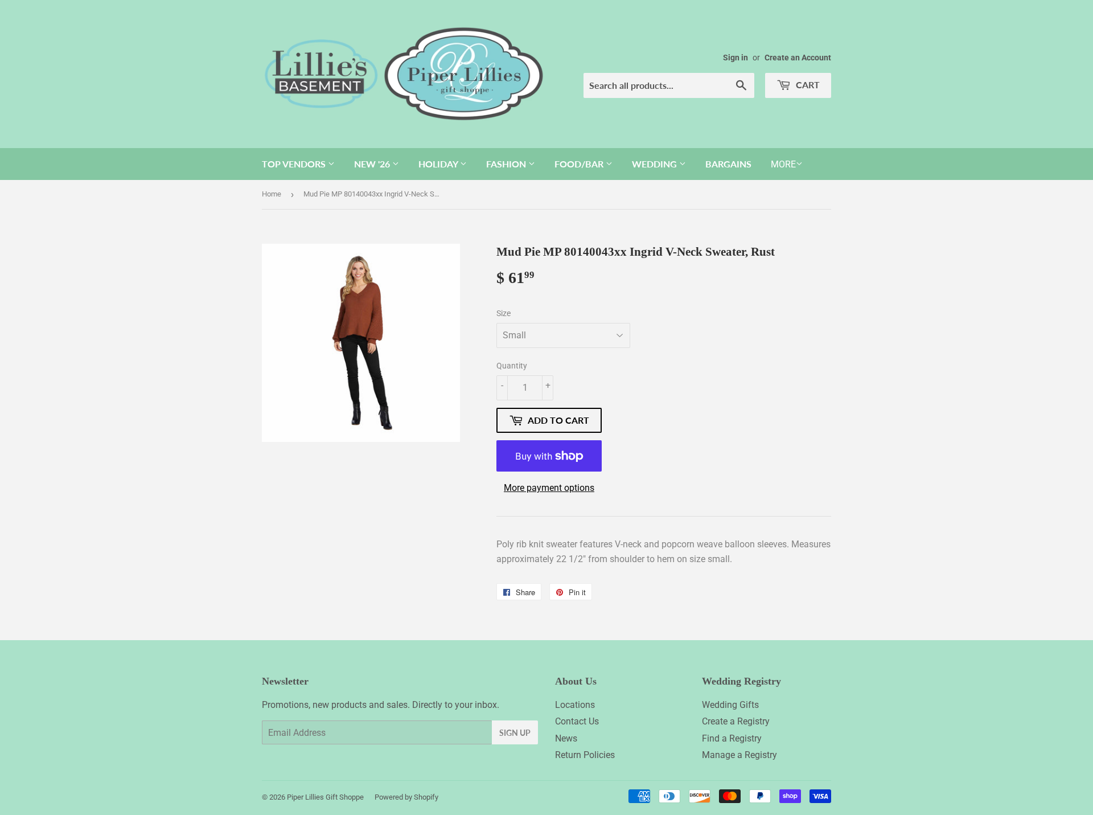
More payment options (549, 487)
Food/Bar (580, 163)
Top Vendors (295, 163)
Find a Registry (732, 738)
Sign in (735, 57)
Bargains (728, 163)
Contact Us (577, 721)
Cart (807, 84)
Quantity (511, 365)
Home (271, 194)
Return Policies (585, 755)
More (783, 164)
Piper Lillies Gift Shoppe (325, 797)
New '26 (373, 163)
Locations (575, 704)
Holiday (439, 163)
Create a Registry (736, 721)
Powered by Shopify (406, 797)
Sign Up (515, 733)
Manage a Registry (739, 755)
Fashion (507, 163)
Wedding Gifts (730, 704)
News (566, 738)
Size (503, 313)
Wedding (655, 163)
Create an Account (798, 57)
